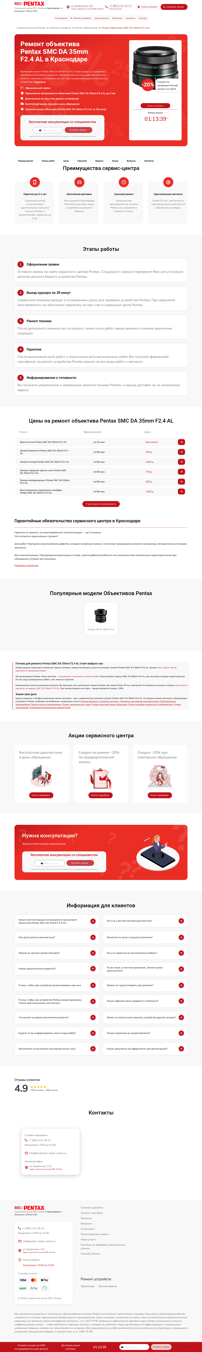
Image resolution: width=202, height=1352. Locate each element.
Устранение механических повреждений (49, 707)
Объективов (87, 1286)
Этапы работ (48, 161)
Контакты (130, 18)
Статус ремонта (149, 6)
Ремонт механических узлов (76, 704)
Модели (99, 161)
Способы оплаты (90, 1253)
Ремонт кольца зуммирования (46, 704)
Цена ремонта (101, 18)
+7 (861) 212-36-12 (120, 5)
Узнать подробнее (40, 795)
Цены (66, 161)
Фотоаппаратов (107, 1286)
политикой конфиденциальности (84, 136)
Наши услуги (88, 1239)
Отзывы (143, 18)
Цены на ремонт (155, 105)
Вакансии (117, 18)
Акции (115, 161)
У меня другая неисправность (101, 504)
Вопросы (131, 161)
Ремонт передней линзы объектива (109, 704)
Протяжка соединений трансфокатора (139, 701)
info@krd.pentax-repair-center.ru (47, 1153)
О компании (61, 18)
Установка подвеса (109, 701)
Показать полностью (26, 565)
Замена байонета (89, 701)
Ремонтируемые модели (95, 1234)
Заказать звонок (175, 6)
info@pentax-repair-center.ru (39, 1241)
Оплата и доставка (92, 1212)
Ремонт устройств (82, 18)
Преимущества (25, 161)
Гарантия (82, 161)
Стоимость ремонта (92, 1207)
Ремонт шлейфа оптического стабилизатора (150, 704)
